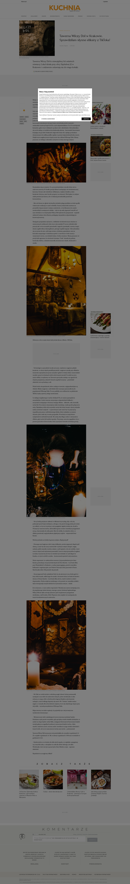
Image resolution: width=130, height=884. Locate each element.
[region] (65, 104)
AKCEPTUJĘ (86, 118)
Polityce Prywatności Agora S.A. (76, 112)
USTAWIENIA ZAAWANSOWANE (48, 118)
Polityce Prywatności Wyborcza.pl (60, 112)
